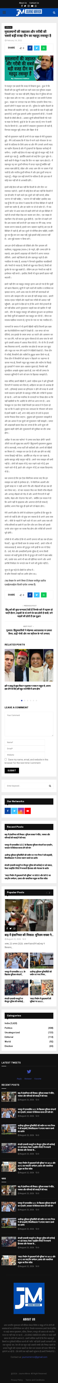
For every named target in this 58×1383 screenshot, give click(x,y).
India (7, 1023)
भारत (4, 1178)
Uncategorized (12, 1032)
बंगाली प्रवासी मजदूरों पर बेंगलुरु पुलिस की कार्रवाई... (14, 1000)
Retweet (28, 1079)
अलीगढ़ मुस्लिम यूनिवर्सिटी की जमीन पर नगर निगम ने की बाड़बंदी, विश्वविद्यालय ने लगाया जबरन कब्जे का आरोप (36, 1128)
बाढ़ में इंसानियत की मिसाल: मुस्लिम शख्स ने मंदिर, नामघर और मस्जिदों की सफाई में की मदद (36, 1094)
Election (9, 1046)
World (8, 1041)
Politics (8, 1028)
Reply (19, 1079)
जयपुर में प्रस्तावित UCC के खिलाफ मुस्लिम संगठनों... (15, 973)
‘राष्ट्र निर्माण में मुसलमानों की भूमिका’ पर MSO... (40, 1000)
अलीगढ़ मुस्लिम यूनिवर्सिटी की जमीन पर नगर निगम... (41, 973)
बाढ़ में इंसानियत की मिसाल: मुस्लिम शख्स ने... (29, 935)
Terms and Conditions (35, 1380)
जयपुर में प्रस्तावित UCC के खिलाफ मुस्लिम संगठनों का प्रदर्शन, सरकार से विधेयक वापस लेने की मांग (37, 1111)
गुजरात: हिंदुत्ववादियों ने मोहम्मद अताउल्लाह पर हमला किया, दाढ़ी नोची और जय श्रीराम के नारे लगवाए (29, 632)
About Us (23, 3)
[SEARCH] (50, 786)
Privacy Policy (17, 1380)
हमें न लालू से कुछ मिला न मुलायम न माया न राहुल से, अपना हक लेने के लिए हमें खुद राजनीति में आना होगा (28, 687)
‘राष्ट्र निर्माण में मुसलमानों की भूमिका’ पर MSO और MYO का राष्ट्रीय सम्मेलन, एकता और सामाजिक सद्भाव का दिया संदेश (36, 1165)
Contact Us (34, 3)
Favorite (37, 1079)
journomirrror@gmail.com (34, 1357)
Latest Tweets (11, 1062)
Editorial (8, 27)
